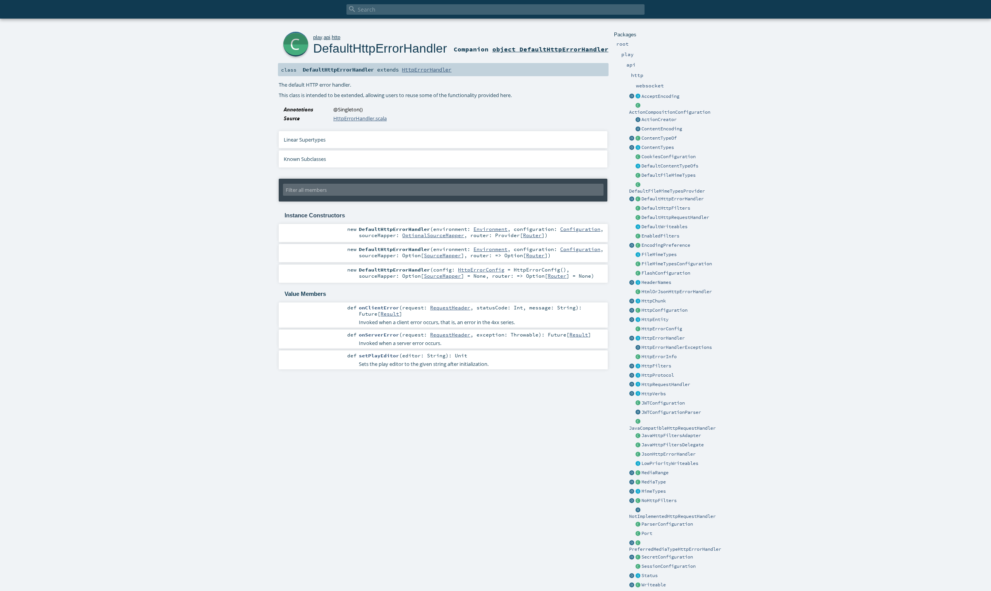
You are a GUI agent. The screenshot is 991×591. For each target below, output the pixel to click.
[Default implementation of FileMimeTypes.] (638, 176)
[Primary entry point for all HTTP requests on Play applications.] (638, 385)
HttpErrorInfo (659, 356)
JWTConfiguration (663, 403)
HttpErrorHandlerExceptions (676, 347)
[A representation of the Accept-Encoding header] (638, 97)
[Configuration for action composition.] (638, 106)
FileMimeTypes (659, 254)
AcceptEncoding (660, 96)
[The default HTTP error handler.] (638, 199)
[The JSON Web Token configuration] (638, 403)
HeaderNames (656, 282)
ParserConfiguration (667, 524)
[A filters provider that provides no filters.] (638, 501)
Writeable (653, 585)
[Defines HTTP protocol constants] (632, 375)
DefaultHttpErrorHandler (672, 199)
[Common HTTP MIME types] (632, 492)
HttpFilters (656, 366)
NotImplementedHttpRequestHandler (672, 516)
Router (532, 235)
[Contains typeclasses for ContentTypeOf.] (638, 166)
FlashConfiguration (665, 273)
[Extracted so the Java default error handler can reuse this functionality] (638, 348)
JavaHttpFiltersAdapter (671, 435)
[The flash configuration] (638, 273)
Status (649, 575)
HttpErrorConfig (661, 328)
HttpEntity (655, 319)
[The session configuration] (638, 567)
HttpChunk (653, 301)
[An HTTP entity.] (638, 320)
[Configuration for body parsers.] (638, 524)
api (327, 37)
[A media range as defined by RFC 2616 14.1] (638, 473)
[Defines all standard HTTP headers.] (632, 283)
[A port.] (638, 534)
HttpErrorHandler (663, 338)
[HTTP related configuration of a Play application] (638, 310)
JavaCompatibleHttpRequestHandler (672, 428)
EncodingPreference (665, 245)
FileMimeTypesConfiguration (676, 263)
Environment (490, 229)
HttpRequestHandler (665, 384)
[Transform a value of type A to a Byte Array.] (638, 585)
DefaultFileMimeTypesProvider (667, 191)
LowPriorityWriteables (669, 463)
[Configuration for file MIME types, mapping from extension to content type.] (638, 264)
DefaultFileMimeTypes (668, 175)
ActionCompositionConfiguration (669, 112)
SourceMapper (442, 255)
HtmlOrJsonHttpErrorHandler (676, 291)
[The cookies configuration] (638, 157)
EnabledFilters (660, 236)
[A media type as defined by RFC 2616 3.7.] (638, 482)
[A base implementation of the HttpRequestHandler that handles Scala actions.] (638, 218)
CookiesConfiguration (668, 156)
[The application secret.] (638, 557)
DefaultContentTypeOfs (669, 166)
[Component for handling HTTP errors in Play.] (638, 338)
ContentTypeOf (659, 138)
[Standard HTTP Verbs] (632, 394)
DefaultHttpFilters (665, 208)
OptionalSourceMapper (433, 235)
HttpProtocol (657, 375)
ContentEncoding (661, 129)
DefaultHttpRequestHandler (675, 217)
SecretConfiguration (667, 557)
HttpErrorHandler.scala (360, 118)
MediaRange (655, 472)
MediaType (653, 482)
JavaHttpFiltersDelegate (672, 445)
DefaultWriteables (664, 226)
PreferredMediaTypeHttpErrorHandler (675, 549)
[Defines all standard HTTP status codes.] (638, 576)
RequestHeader (450, 307)
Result (390, 314)
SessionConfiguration (668, 566)
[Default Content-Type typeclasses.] (632, 138)
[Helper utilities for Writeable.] (632, 585)
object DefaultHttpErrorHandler (550, 49)
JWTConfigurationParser (671, 412)
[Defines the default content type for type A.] (638, 138)
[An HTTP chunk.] (638, 301)
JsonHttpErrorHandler (668, 454)
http (336, 37)
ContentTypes (657, 147)
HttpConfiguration (664, 310)
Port (646, 533)
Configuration (580, 229)
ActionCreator (659, 119)
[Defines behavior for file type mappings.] (638, 255)
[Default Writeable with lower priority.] (638, 464)
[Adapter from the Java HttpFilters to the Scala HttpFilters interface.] (638, 436)
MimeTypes (653, 491)
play (317, 37)
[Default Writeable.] (638, 227)
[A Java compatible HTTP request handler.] (638, 422)
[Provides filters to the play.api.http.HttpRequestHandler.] (638, 366)
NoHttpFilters (659, 500)
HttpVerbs (653, 393)
